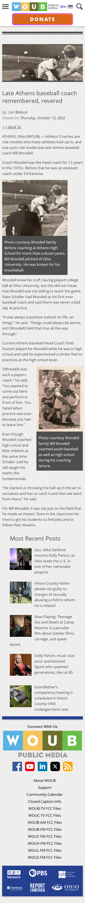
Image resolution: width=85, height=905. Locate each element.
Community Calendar (45, 794)
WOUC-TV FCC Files (44, 815)
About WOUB (44, 780)
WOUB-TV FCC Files (44, 808)
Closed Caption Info (44, 801)
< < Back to (11, 127)
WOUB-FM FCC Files (45, 829)
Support (44, 787)
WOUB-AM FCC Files (45, 822)
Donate (42, 19)
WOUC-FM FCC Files (45, 836)
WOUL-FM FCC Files (44, 850)
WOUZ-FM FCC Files (44, 857)
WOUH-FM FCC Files (45, 843)
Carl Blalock (17, 112)
